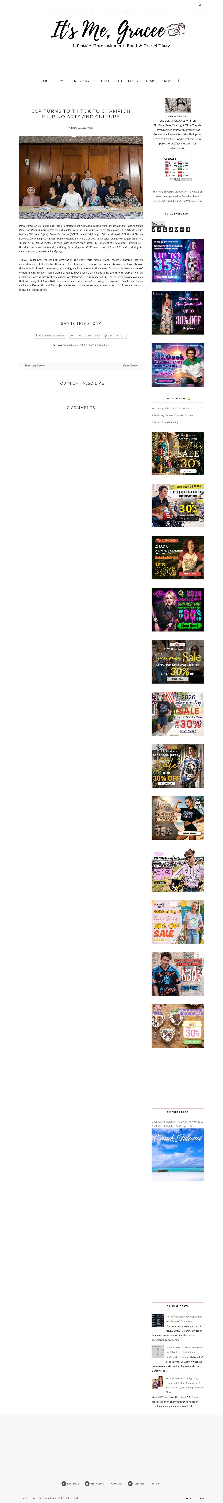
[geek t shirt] (178, 385)
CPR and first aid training (165, 422)
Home (46, 81)
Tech (118, 81)
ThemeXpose (49, 1498)
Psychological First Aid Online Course (172, 408)
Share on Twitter (86, 335)
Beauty (133, 81)
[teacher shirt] (178, 942)
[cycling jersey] (178, 526)
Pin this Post (117, 335)
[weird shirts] (178, 630)
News (168, 81)
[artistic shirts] (178, 281)
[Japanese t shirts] (178, 786)
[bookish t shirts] (178, 682)
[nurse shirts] (178, 1046)
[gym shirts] (178, 838)
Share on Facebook (51, 335)
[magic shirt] (178, 333)
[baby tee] (178, 890)
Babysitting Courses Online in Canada (172, 415)
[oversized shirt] (178, 474)
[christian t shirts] (178, 734)
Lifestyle (151, 81)
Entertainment (83, 81)
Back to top (194, 1498)
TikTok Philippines (99, 345)
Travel (61, 81)
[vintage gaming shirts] (178, 994)
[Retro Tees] (178, 578)
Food (105, 81)
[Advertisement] (178, 1078)
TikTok (84, 345)
